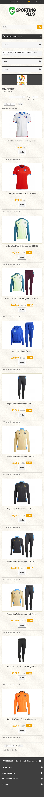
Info (6, 61)
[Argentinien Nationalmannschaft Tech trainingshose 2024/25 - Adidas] (22, 387)
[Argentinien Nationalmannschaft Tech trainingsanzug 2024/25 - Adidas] (22, 597)
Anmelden (38, 1)
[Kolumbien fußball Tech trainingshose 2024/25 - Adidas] (22, 650)
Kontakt (12, 1)
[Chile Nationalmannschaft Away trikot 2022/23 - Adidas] (22, 124)
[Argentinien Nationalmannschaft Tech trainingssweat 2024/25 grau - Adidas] (22, 492)
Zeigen (29, 97)
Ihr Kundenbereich (10, 778)
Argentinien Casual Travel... (22, 351)
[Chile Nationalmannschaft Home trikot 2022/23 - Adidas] (22, 177)
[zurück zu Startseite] (4, 52)
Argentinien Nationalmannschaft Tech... (22, 404)
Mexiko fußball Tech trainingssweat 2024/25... (22, 246)
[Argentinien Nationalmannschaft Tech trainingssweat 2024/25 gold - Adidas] (22, 440)
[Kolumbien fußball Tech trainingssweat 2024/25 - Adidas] (22, 703)
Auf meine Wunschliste (12, 159)
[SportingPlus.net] (22, 12)
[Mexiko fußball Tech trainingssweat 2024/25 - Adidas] (22, 229)
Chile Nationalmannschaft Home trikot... (22, 193)
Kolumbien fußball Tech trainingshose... (22, 667)
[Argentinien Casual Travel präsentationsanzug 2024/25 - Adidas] (22, 335)
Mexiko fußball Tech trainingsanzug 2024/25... (22, 299)
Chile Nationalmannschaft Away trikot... (22, 141)
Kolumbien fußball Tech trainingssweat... (22, 719)
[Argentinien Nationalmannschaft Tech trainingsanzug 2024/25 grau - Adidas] (22, 545)
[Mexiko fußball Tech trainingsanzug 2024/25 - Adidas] (22, 282)
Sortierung (5, 97)
